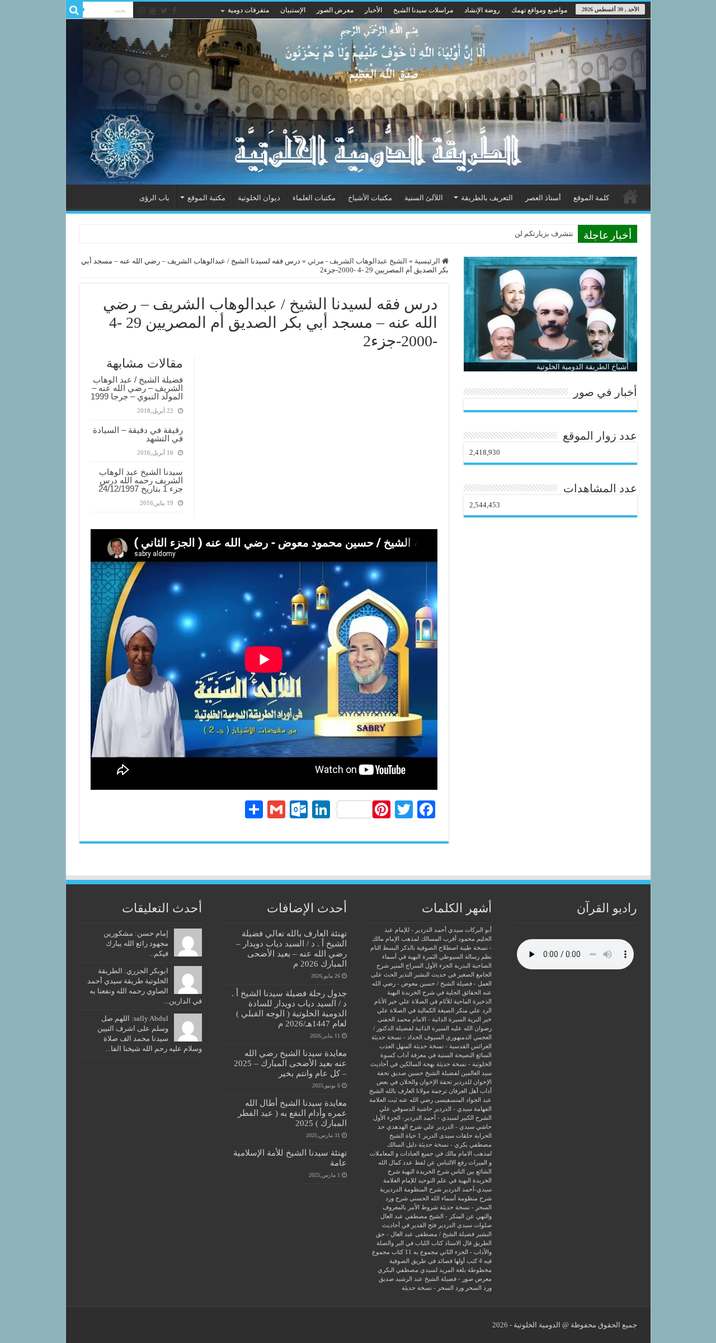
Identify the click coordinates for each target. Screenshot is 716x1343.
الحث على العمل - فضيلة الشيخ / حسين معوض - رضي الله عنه (431, 984)
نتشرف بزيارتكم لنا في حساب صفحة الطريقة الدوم (495, 233)
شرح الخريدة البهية (425, 1171)
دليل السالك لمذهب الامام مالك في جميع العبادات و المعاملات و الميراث (431, 1154)
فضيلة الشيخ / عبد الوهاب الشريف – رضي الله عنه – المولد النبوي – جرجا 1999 (137, 388)
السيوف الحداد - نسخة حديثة (407, 1037)
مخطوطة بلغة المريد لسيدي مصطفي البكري (435, 1270)
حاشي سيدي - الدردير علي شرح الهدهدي (439, 1127)
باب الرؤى (154, 198)
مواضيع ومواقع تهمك (539, 10)
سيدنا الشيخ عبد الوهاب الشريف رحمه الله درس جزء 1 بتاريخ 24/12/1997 (140, 480)
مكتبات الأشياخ (370, 198)
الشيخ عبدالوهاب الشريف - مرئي (357, 261)
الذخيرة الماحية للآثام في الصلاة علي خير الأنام (433, 1001)
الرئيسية (630, 196)
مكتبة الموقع (206, 198)
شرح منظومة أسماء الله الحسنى (450, 1198)
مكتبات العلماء (314, 198)
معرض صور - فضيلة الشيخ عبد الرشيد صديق (435, 1279)
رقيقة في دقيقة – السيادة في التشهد (138, 434)
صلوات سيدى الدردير (465, 1225)
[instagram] (141, 10)
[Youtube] (152, 10)
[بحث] (74, 10)
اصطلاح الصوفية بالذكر (429, 948)
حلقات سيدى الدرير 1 (445, 1136)
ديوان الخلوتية (259, 198)
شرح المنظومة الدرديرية (410, 1189)
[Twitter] (164, 10)
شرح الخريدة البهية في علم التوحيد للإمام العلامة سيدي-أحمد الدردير (437, 1180)
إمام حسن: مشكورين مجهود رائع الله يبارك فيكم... (135, 943)
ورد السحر (478, 1288)
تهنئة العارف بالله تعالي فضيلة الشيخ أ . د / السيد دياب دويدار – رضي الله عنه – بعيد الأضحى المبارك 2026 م (291, 948)
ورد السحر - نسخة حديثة (433, 1288)
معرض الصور (335, 10)
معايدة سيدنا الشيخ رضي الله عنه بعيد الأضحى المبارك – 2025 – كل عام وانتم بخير (290, 1063)
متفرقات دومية (248, 10)
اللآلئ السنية (423, 198)
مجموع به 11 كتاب (415, 1252)
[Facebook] (174, 10)
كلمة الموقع (591, 198)
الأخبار (373, 10)
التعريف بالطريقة (487, 198)
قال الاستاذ (458, 1243)
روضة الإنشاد (482, 10)
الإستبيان (292, 10)
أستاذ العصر (543, 198)
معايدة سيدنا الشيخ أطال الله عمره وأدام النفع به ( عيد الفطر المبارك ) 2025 (292, 1113)
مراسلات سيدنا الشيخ (423, 10)
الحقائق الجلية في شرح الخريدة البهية (434, 992)
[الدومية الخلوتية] (358, 102)
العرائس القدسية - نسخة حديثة (452, 1046)
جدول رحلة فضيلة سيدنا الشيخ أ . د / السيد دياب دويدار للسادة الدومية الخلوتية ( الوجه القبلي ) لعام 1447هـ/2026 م (289, 1008)
